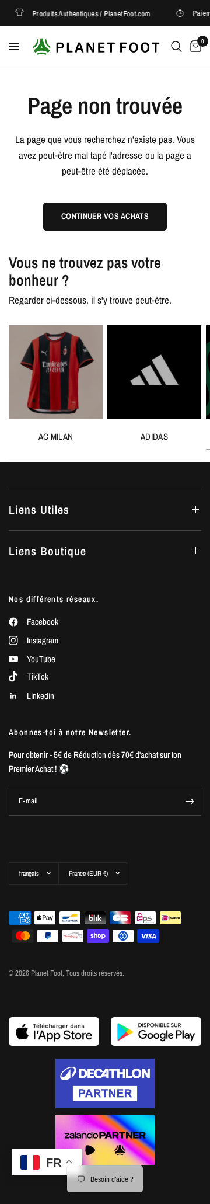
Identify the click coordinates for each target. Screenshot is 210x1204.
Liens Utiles (39, 509)
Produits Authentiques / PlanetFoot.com (87, 13)
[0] (193, 47)
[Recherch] (176, 47)
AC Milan (55, 436)
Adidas (154, 436)
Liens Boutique (47, 551)
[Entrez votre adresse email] (189, 802)
